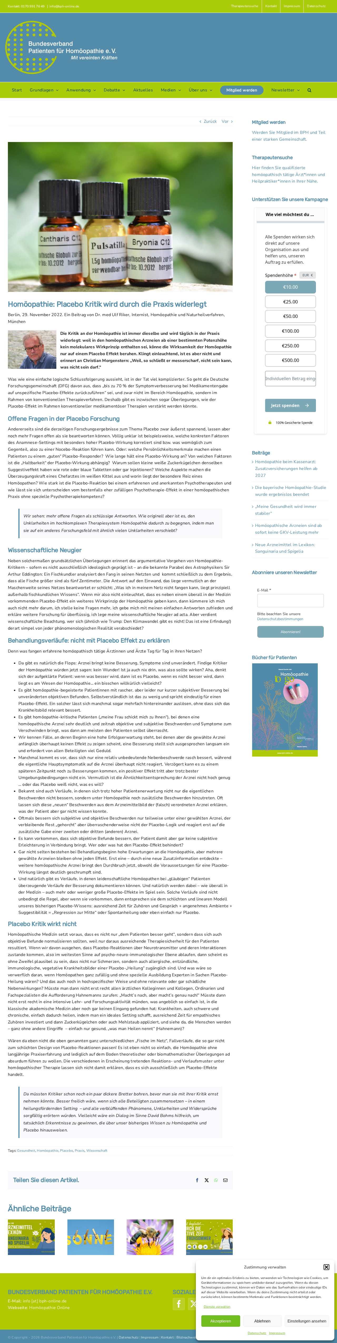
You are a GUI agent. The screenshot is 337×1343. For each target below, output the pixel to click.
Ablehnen (262, 1321)
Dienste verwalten (217, 1307)
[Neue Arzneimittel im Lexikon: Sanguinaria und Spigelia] (31, 1222)
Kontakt (167, 1337)
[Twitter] (194, 1304)
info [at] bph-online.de (45, 1301)
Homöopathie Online (49, 1308)
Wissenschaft (97, 1150)
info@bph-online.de (64, 6)
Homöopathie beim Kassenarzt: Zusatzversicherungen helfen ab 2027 (286, 468)
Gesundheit (26, 1150)
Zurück (210, 121)
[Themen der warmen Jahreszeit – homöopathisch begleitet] (209, 1222)
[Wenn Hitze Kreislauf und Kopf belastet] (90, 1222)
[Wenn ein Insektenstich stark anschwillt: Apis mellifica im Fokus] (150, 1222)
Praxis (80, 1150)
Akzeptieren (220, 1321)
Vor (225, 121)
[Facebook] (179, 1304)
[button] (326, 1267)
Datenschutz (257, 1333)
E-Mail (264, 590)
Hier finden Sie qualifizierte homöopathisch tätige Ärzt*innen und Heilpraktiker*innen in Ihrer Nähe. (288, 174)
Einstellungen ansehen (307, 1321)
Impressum (277, 1333)
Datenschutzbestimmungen (280, 618)
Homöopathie (47, 1150)
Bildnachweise (188, 1337)
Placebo (66, 1150)
